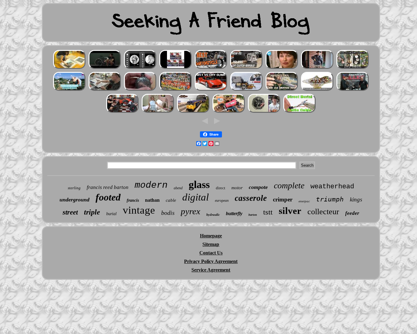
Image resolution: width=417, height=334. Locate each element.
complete (289, 185)
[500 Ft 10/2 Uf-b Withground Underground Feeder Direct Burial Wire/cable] (299, 112)
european (222, 200)
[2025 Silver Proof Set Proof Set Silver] (140, 68)
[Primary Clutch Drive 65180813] (246, 68)
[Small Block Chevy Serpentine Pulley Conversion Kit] (352, 90)
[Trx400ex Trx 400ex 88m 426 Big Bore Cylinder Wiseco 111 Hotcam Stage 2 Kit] (122, 112)
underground (74, 200)
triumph (330, 199)
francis (133, 200)
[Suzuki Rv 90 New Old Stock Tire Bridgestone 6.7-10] (211, 68)
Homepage (211, 235)
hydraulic (213, 214)
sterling (74, 188)
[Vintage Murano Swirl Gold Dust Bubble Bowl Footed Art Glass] (317, 90)
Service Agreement (210, 269)
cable (171, 200)
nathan (152, 200)
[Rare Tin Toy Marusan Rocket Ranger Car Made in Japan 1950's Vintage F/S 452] (175, 68)
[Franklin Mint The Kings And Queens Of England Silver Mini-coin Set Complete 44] (264, 112)
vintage (139, 210)
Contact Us (211, 252)
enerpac (304, 201)
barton (252, 214)
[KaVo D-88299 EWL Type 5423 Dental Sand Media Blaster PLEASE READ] (229, 112)
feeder (352, 213)
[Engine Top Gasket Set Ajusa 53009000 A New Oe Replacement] (246, 90)
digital (195, 197)
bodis (168, 212)
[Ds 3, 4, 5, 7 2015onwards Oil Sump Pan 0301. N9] (211, 90)
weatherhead (332, 186)
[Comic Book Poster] (105, 90)
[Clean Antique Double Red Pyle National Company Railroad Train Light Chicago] (158, 112)
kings (356, 199)
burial (111, 213)
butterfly (234, 213)
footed (108, 197)
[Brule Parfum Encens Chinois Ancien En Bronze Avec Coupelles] (69, 90)
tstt (268, 212)
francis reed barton (108, 187)
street (70, 212)
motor (237, 187)
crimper (282, 199)
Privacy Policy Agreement (211, 261)
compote (258, 187)
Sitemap (210, 244)
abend (178, 188)
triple (92, 212)
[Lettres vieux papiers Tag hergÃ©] (69, 68)
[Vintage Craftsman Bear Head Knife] (282, 90)
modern (151, 185)
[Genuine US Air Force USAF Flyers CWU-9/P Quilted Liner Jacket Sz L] (317, 68)
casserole (251, 198)
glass (199, 184)
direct (220, 188)
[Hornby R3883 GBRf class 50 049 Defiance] (193, 112)
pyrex (190, 211)
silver (290, 210)
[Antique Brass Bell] (352, 68)
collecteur (323, 211)
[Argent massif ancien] (140, 90)
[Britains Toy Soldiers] (175, 90)
